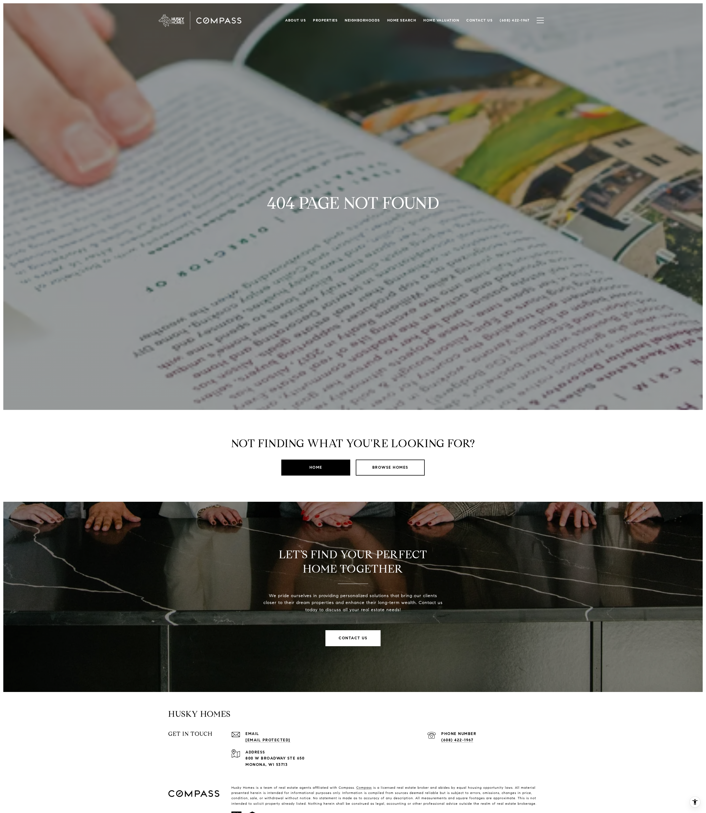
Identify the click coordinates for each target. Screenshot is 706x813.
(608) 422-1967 (457, 740)
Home (315, 467)
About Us (295, 20)
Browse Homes (390, 467)
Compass (364, 787)
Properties (325, 20)
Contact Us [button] (353, 638)
